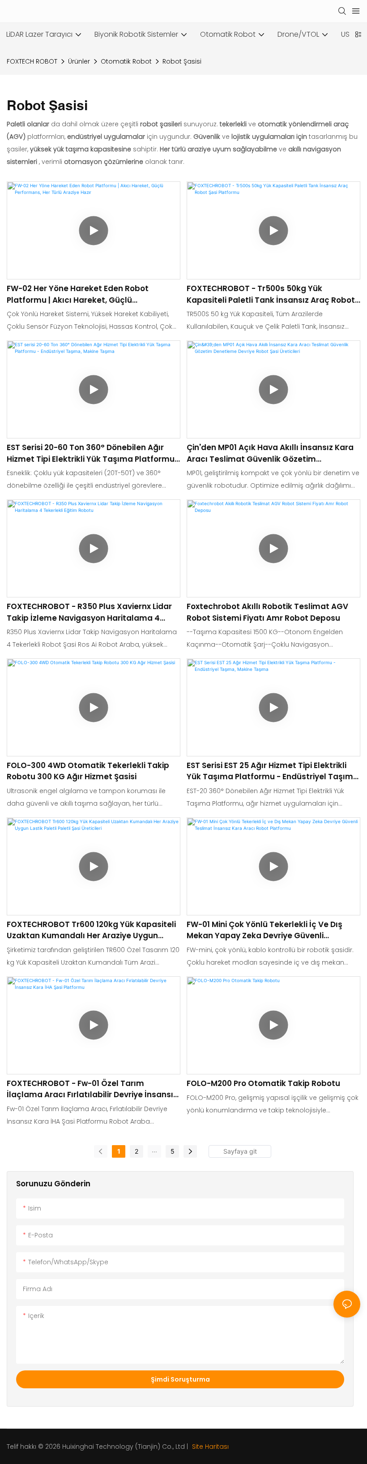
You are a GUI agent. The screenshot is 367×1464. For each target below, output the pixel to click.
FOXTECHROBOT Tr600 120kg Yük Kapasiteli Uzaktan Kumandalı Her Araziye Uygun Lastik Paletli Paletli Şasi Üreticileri (91, 930)
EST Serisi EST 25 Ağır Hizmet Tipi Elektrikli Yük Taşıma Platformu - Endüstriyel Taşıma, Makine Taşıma (273, 771)
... (154, 1150)
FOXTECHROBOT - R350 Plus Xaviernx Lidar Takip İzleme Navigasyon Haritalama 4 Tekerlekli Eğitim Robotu (89, 612)
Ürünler (79, 61)
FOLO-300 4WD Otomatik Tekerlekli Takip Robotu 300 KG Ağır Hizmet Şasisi (88, 771)
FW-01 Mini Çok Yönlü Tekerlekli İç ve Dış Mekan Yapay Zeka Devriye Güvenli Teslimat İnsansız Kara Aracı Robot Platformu (264, 930)
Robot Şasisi (181, 61)
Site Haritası (209, 1446)
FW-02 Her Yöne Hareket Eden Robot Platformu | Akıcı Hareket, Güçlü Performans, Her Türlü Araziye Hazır (78, 294)
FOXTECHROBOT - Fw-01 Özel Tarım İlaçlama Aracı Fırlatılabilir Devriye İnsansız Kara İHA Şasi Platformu (92, 1089)
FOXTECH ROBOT (32, 61)
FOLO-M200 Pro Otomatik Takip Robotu (263, 1083)
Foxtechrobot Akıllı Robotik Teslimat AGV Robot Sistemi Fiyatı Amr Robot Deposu (267, 612)
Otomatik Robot (126, 61)
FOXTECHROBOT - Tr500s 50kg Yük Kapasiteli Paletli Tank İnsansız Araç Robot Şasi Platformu (271, 294)
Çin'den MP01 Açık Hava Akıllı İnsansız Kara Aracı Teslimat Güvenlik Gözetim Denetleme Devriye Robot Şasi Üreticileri (270, 453)
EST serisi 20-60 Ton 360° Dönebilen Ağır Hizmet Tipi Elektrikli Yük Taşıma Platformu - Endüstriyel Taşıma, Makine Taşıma (93, 453)
